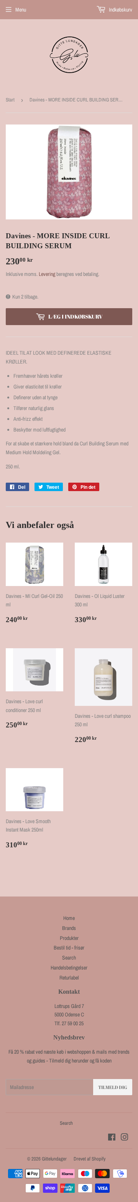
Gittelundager (54, 1159)
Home (69, 918)
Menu (20, 9)
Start (10, 99)
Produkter (69, 938)
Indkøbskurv (120, 9)
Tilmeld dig (112, 1087)
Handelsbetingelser (69, 967)
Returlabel (69, 977)
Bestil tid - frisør (69, 947)
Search (69, 957)
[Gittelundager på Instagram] (124, 1138)
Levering (47, 274)
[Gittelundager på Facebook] (112, 1138)
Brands (69, 928)
